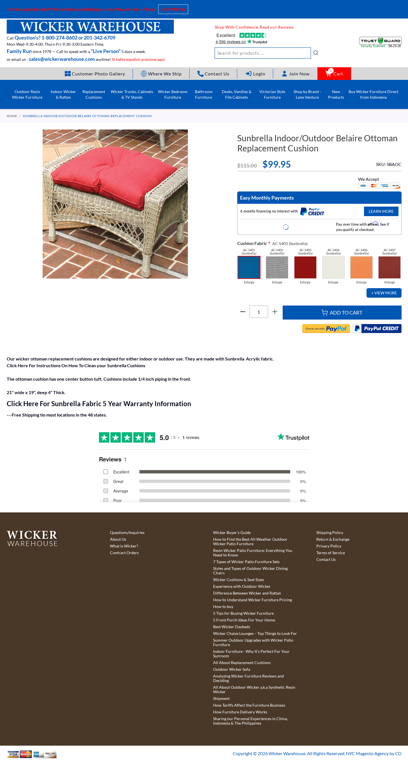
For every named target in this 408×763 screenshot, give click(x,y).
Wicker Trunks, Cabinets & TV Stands (132, 94)
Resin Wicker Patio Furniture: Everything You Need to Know (252, 552)
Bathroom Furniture (204, 94)
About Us (118, 539)
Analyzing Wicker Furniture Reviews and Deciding (248, 678)
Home (12, 116)
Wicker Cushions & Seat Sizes (238, 579)
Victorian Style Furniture (272, 94)
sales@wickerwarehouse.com (62, 59)
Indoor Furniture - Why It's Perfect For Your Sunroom (251, 653)
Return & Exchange (332, 539)
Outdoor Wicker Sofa (231, 669)
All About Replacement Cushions (242, 662)
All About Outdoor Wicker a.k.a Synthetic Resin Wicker (254, 689)
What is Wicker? (124, 546)
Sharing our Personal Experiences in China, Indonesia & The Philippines (250, 720)
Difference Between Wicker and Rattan (247, 593)
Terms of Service (330, 553)
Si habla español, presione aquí (138, 59)
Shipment (221, 698)
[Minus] (242, 311)
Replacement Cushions (93, 94)
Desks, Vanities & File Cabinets (237, 94)
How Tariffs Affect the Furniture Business (249, 705)
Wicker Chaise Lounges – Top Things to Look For (255, 633)
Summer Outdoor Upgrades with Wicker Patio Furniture (253, 642)
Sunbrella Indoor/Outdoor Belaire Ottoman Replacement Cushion (87, 116)
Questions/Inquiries (127, 532)
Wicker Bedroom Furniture (173, 94)
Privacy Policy (328, 546)
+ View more (384, 292)
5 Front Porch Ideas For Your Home (244, 620)
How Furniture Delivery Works (240, 712)
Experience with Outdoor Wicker (242, 586)
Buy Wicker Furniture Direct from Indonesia (373, 94)
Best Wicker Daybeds (231, 627)
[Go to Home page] (90, 26)
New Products (336, 94)
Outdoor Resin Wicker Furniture (27, 94)
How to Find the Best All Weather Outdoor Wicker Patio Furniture (250, 541)
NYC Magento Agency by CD (374, 753)
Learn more (381, 211)
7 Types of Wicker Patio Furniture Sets (246, 561)
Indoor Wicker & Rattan (63, 94)
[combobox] (267, 53)
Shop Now (173, 9)
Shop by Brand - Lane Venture (307, 94)
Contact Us (326, 559)
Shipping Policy (329, 532)
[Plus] (274, 311)
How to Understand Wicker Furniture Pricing (252, 600)
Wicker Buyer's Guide (232, 532)
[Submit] (316, 53)
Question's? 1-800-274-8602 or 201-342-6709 (65, 37)
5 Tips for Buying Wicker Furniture (243, 613)
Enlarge (249, 282)
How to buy (223, 606)
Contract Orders (124, 553)
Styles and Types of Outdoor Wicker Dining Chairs (250, 570)
